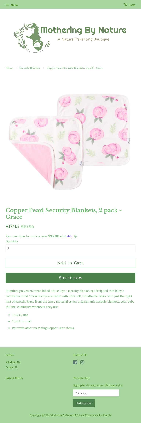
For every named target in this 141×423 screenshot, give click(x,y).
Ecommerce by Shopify (98, 415)
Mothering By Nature (62, 415)
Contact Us (12, 367)
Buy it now (71, 278)
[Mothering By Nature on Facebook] (75, 363)
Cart (132, 5)
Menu (14, 5)
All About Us (13, 362)
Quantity (12, 241)
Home (9, 68)
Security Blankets (29, 68)
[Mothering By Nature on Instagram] (82, 363)
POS (77, 415)
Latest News (14, 378)
